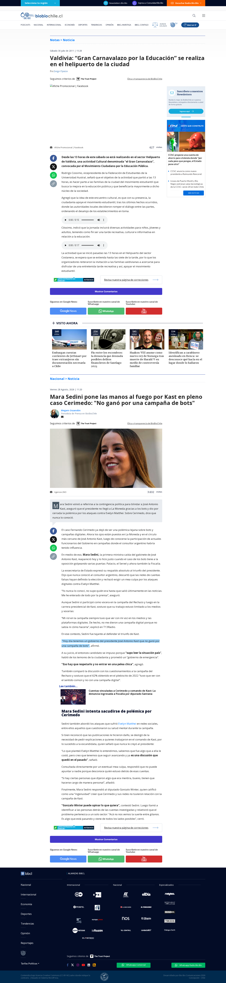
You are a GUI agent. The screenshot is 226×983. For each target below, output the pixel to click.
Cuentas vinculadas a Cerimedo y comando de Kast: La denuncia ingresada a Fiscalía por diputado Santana (122, 692)
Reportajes (27, 943)
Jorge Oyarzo (61, 71)
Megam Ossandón (71, 410)
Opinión (109, 25)
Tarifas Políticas (29, 963)
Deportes (82, 25)
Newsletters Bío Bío (118, 3)
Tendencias (96, 25)
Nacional (38, 25)
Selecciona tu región (36, 3)
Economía (70, 25)
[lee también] (74, 697)
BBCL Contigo (142, 25)
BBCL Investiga (124, 25)
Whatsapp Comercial (136, 964)
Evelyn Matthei (127, 723)
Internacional (54, 25)
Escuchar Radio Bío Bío (187, 3)
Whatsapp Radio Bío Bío (190, 965)
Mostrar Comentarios (106, 291)
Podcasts (25, 25)
